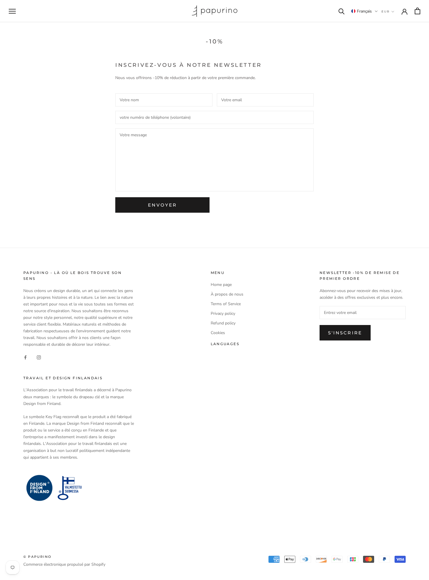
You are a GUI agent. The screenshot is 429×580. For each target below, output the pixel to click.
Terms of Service (226, 304)
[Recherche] (342, 11)
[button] (364, 11)
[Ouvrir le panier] (417, 11)
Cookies (218, 333)
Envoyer (162, 205)
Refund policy (223, 323)
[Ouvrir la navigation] (12, 11)
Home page (221, 284)
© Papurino (37, 557)
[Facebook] (25, 357)
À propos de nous (227, 294)
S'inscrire (345, 333)
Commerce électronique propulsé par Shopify (64, 564)
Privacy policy (223, 313)
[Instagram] (39, 357)
